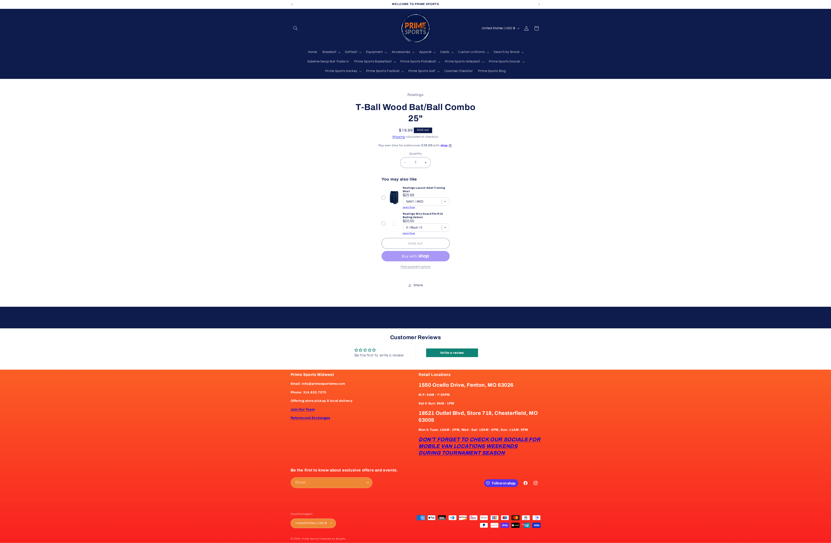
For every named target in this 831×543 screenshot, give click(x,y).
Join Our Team (303, 409)
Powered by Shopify (332, 539)
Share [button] (418, 285)
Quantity (415, 153)
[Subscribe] (367, 482)
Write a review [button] (452, 353)
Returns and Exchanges (310, 418)
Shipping (398, 137)
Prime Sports (310, 539)
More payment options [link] (415, 266)
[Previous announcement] (292, 4)
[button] (296, 28)
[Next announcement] (539, 4)
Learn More (409, 207)
